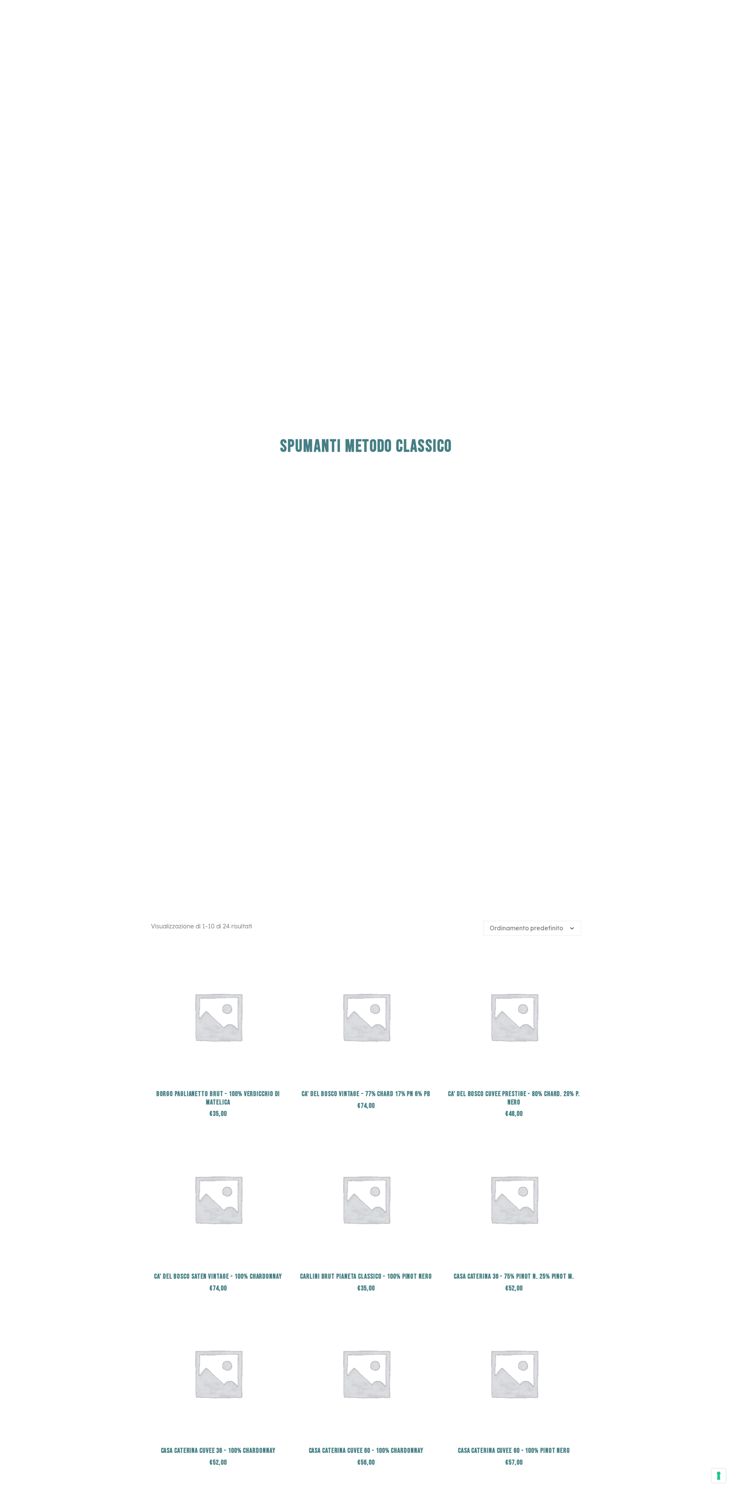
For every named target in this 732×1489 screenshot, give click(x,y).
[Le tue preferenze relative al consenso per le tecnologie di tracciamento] (718, 1475)
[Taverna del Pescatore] (366, 20)
